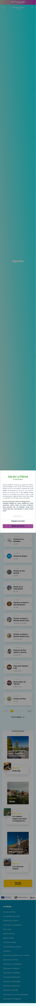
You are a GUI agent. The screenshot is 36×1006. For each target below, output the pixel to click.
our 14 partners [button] (22, 485)
